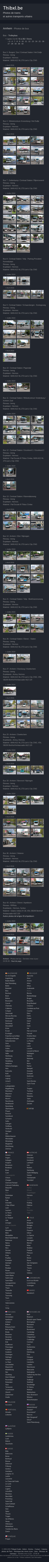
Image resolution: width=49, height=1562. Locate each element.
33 (16, 44)
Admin (24, 1549)
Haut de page (16, 961)
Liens (36, 1551)
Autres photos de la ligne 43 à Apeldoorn (18, 916)
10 (23, 41)
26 (43, 41)
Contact (37, 1549)
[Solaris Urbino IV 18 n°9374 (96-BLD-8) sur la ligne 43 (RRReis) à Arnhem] (9, 931)
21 (40, 41)
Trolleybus (12, 35)
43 (22, 44)
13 (33, 41)
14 (36, 41)
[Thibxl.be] (13, 11)
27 (9, 44)
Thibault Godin (16, 1549)
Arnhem (7, 28)
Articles (30, 1549)
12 (29, 41)
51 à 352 (22, 39)
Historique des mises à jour (23, 1551)
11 (26, 41)
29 (12, 44)
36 (19, 44)
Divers (29, 39)
